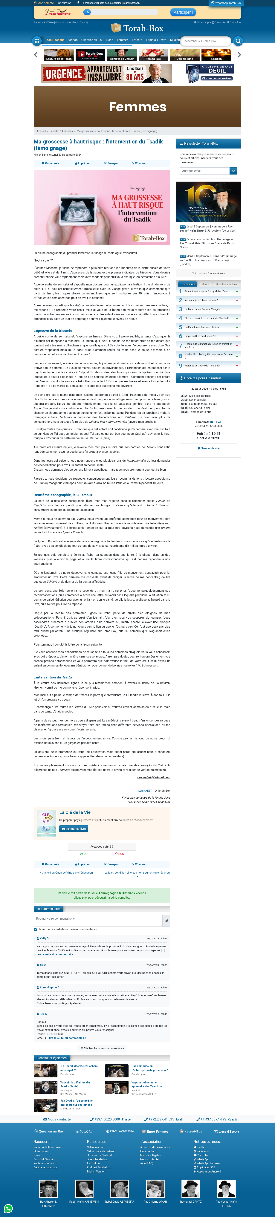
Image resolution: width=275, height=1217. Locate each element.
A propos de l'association (155, 1147)
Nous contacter (60, 1119)
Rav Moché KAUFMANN (73, 1094)
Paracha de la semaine (47, 1147)
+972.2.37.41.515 (161, 1119)
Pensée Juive (67, 1074)
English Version (96, 1171)
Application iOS (205, 1167)
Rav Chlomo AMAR (155, 1201)
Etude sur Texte (156, 40)
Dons (109, 40)
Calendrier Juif (96, 1147)
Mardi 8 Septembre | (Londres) (208, 260)
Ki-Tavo (215, 422)
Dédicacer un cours (45, 1167)
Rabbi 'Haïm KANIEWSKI (84, 1201)
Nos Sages (66, 1090)
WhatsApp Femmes (208, 1163)
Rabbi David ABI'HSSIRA (119, 1201)
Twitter (201, 1147)
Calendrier (220, 22)
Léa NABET (145, 790)
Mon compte (45, 3)
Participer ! (183, 12)
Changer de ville (210, 448)
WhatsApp (202, 1159)
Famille (54, 131)
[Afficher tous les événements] (78, 3)
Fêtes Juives (41, 1151)
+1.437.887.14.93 (213, 1119)
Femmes (123, 40)
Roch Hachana (55, 40)
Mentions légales (150, 1155)
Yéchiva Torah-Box (45, 1163)
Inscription (64, 3)
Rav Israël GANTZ (191, 1201)
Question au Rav (92, 40)
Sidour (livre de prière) (100, 1151)
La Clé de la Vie (75, 812)
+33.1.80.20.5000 (107, 1119)
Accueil (41, 131)
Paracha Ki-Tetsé (44, 22)
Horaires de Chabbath (100, 1155)
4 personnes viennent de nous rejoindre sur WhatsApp (110, 2)
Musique (175, 40)
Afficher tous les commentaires (103, 1048)
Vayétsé (136, 1090)
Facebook (202, 1151)
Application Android (208, 1171)
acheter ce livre (75, 829)
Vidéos (73, 40)
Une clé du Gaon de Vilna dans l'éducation (67, 872)
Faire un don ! (148, 1151)
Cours (205, 283)
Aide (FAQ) (146, 1163)
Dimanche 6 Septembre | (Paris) (207, 243)
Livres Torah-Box (97, 1159)
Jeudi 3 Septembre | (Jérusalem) (208, 228)
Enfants (137, 40)
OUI (85, 854)
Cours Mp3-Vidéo (44, 1159)
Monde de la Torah (70, 1108)
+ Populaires (187, 283)
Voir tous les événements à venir (208, 273)
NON (121, 854)
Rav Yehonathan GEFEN (144, 1094)
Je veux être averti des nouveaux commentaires (67, 929)
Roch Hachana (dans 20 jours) (71, 22)
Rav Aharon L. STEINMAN (48, 1203)
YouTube (202, 1155)
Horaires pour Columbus (202, 378)
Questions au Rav (226, 283)
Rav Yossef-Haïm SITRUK (226, 1203)
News (37, 1155)
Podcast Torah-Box (99, 1167)
